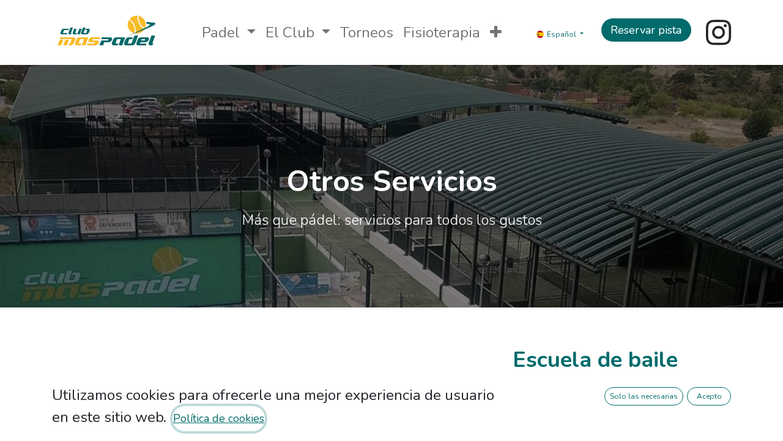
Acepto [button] (709, 396)
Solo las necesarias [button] (644, 396)
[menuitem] (366, 32)
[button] (496, 32)
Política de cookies (218, 418)
